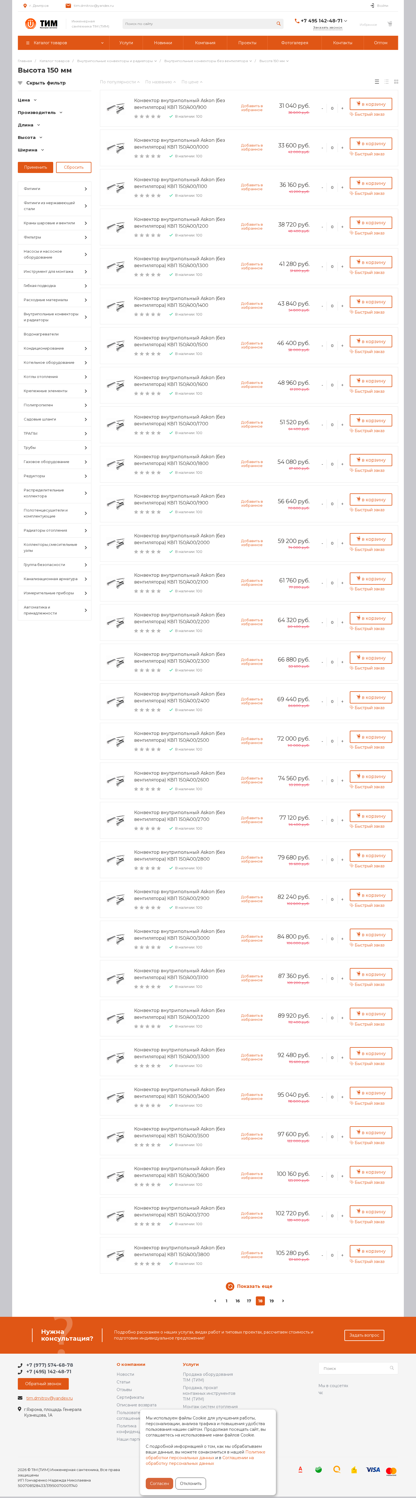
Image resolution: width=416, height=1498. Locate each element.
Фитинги (32, 188)
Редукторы (34, 476)
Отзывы (124, 1389)
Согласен (159, 1483)
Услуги (191, 1364)
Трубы (30, 447)
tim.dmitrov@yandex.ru (94, 5)
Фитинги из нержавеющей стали (49, 205)
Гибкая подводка (40, 285)
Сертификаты (130, 1397)
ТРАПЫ (31, 433)
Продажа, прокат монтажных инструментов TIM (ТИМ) (209, 1393)
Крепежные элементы (45, 390)
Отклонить (190, 1483)
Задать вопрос (364, 1335)
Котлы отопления (41, 376)
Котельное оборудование (49, 362)
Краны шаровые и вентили (49, 223)
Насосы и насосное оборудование (43, 254)
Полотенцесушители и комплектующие (46, 513)
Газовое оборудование (46, 461)
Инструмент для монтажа (48, 271)
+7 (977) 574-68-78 (49, 1365)
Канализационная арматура (51, 578)
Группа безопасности (44, 564)
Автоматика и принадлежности (40, 610)
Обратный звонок (43, 1383)
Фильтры (32, 237)
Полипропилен (38, 405)
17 (249, 1300)
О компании (131, 1364)
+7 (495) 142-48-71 (48, 1371)
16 (237, 1300)
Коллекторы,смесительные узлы (50, 547)
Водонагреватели (41, 334)
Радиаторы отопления (45, 530)
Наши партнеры (133, 1439)
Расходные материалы (46, 299)
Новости (125, 1374)
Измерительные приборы (49, 593)
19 (271, 1300)
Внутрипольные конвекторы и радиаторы (51, 317)
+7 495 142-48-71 (321, 21)
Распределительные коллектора (44, 493)
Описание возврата (136, 1405)
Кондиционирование (44, 348)
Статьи (123, 1382)
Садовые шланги (40, 419)
